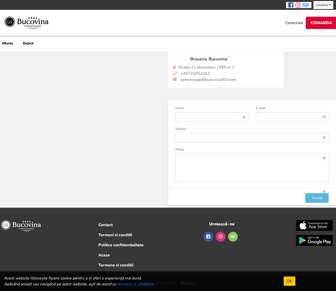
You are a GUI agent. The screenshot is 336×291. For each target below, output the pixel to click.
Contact (105, 225)
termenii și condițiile (135, 284)
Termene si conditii (115, 265)
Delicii (28, 43)
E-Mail (260, 108)
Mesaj (179, 149)
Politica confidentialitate (121, 245)
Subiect (180, 129)
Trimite (316, 197)
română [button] (322, 5)
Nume (179, 108)
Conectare (294, 23)
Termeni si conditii (115, 235)
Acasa (104, 255)
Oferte (7, 43)
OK (289, 281)
